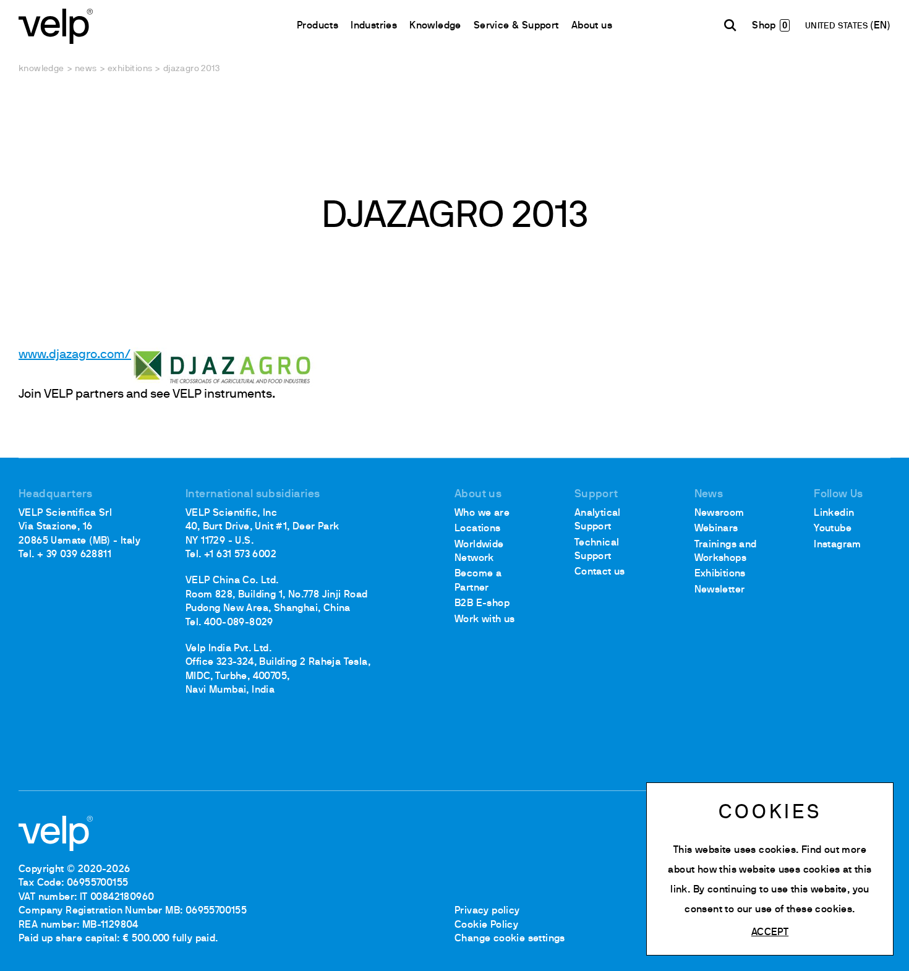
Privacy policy (487, 911)
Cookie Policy (486, 925)
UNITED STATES (838, 26)
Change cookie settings (509, 939)
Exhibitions (130, 69)
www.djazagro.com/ (75, 355)
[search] (730, 25)
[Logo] (56, 25)
